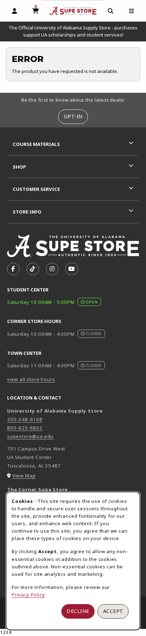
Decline (78, 611)
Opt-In (73, 116)
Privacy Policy (28, 594)
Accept (113, 611)
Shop (19, 167)
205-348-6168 (25, 419)
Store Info (27, 212)
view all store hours (31, 379)
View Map (24, 475)
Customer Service (36, 189)
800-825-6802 (25, 428)
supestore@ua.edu (30, 436)
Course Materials (36, 144)
